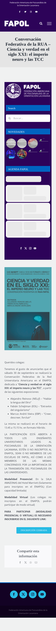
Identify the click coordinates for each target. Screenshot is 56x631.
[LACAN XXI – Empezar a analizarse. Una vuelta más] (44, 143)
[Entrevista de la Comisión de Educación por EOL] (44, 154)
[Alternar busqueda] (41, 23)
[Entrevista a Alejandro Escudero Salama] (33, 154)
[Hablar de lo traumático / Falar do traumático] (33, 143)
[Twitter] (25, 248)
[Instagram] (30, 248)
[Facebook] (21, 248)
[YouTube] (35, 248)
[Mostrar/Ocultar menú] (49, 23)
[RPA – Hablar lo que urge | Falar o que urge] (11, 143)
